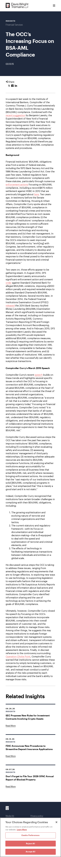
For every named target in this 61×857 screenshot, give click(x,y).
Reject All (30, 843)
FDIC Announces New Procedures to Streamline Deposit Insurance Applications (29, 747)
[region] (30, 837)
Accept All (30, 851)
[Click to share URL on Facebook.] (12, 86)
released (10, 306)
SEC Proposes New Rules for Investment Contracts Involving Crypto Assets (28, 717)
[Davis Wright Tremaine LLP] (17, 5)
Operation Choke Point (18, 657)
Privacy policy (36, 816)
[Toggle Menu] (54, 5)
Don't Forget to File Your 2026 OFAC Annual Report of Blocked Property (30, 778)
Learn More (22, 829)
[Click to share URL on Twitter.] (9, 86)
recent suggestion (15, 115)
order (8, 283)
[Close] (56, 822)
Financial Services (14, 25)
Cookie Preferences (30, 835)
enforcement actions (17, 185)
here (36, 194)
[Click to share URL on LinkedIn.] (16, 86)
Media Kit (10, 816)
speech (39, 375)
